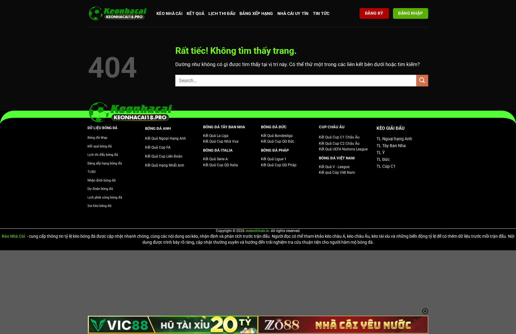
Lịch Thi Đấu (221, 13)
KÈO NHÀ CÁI (169, 13)
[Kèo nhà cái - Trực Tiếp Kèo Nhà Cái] (118, 13)
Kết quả (195, 13)
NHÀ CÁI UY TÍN (293, 13)
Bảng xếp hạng (256, 13)
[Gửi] (422, 80)
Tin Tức (321, 13)
